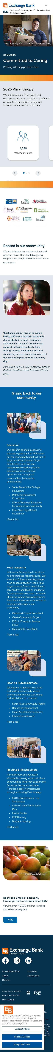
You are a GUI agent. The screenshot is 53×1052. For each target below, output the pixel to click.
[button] (24, 173)
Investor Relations (10, 972)
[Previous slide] (15, 173)
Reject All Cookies (22, 1037)
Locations (32, 972)
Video (10, 919)
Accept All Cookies (22, 1045)
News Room (33, 976)
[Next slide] (38, 173)
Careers (6, 980)
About (5, 976)
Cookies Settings (22, 1029)
